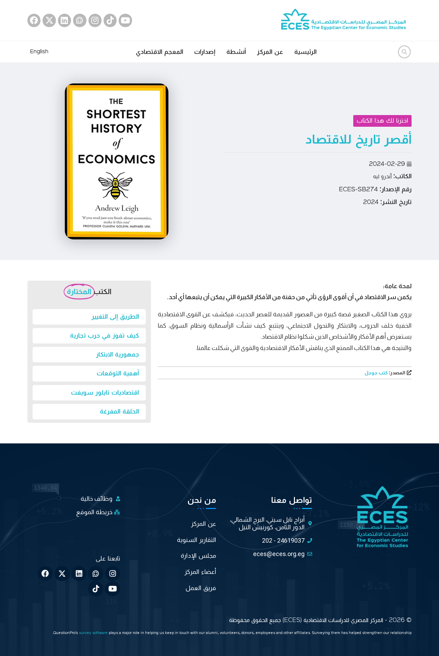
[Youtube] (125, 20)
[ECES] (346, 20)
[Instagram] (95, 20)
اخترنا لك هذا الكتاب (382, 120)
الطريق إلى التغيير (115, 317)
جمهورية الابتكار (117, 354)
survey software (94, 633)
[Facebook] (33, 20)
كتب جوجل (386, 373)
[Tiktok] (110, 20)
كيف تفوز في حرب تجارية (104, 335)
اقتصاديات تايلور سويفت (105, 392)
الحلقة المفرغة (119, 411)
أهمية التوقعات (118, 373)
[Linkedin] (64, 20)
